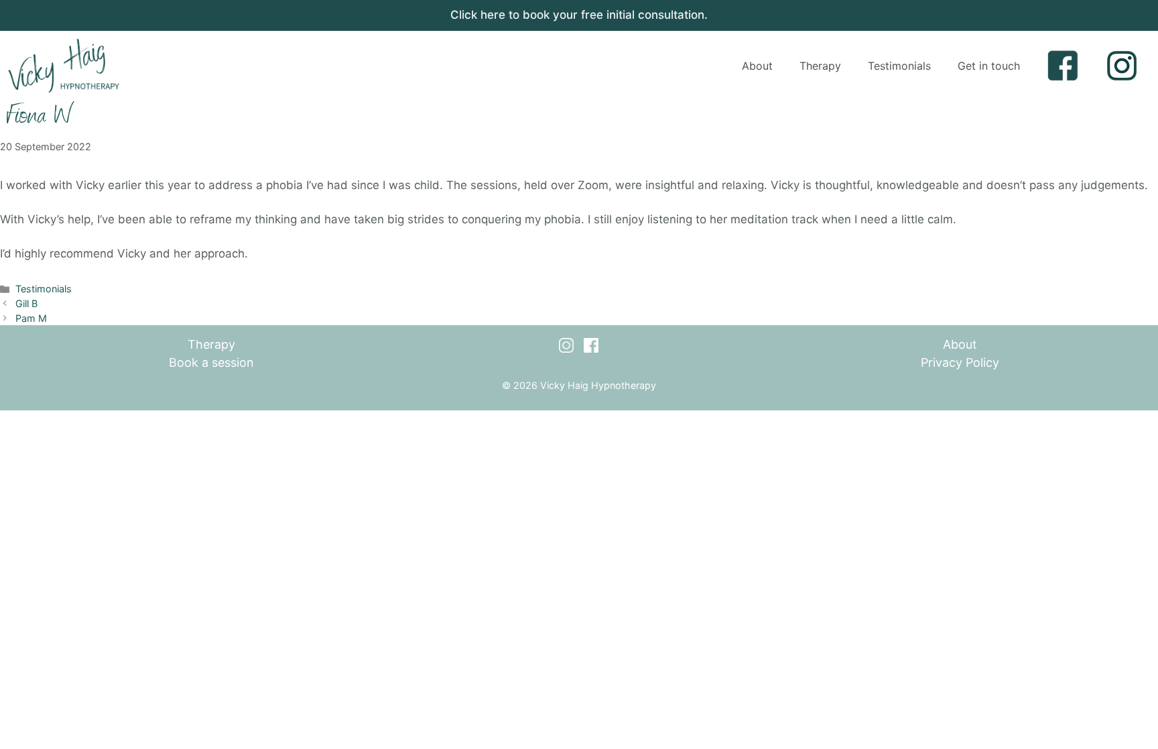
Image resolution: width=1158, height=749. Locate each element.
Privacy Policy (960, 362)
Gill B (26, 303)
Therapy (820, 65)
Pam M (31, 318)
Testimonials (899, 65)
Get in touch (989, 65)
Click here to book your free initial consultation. (579, 14)
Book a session (211, 362)
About (757, 65)
